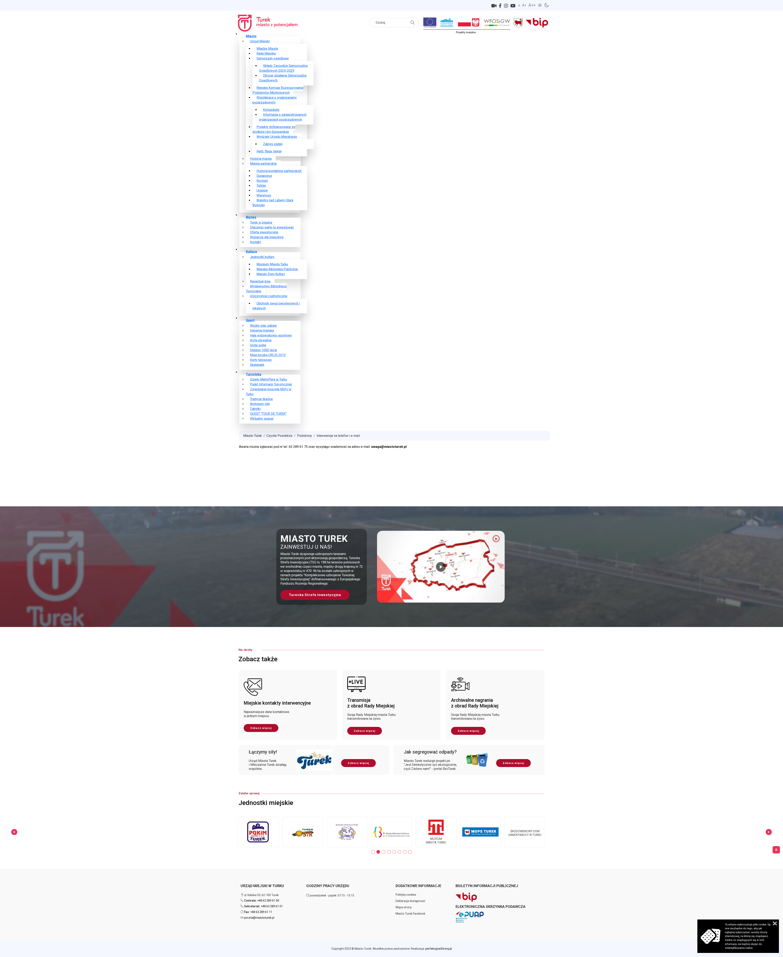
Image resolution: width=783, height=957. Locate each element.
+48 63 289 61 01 (272, 906)
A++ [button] (532, 5)
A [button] (519, 5)
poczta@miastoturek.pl (259, 917)
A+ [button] (524, 5)
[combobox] (393, 22)
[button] (391, 566)
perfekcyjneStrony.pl (438, 948)
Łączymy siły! (263, 752)
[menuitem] (251, 36)
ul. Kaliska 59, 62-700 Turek (261, 895)
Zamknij (775, 923)
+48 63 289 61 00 (268, 900)
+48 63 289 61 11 (261, 912)
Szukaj (413, 20)
